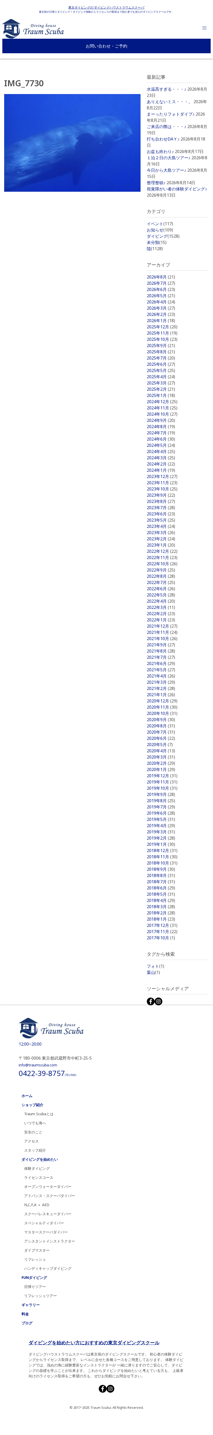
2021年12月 (162, 626)
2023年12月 (162, 476)
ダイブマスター (37, 1250)
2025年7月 (161, 358)
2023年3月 (161, 532)
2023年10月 (162, 489)
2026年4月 (161, 302)
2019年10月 (162, 788)
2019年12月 (162, 776)
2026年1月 (161, 320)
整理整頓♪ (156, 182)
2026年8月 (161, 277)
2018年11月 (162, 857)
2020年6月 (161, 738)
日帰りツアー (35, 1286)
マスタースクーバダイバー (46, 1232)
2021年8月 (161, 651)
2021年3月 (161, 682)
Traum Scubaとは (39, 1113)
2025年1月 (161, 395)
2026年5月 (161, 295)
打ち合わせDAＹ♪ (163, 139)
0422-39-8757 (47, 1073)
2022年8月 (161, 576)
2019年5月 (161, 819)
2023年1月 (161, 545)
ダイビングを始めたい (40, 1159)
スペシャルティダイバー (44, 1222)
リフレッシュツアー (40, 1295)
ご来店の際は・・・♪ (166, 126)
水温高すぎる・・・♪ (166, 89)
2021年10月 (162, 638)
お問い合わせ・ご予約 (106, 46)
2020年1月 (161, 769)
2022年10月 (162, 564)
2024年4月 (161, 451)
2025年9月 (161, 345)
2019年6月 (161, 813)
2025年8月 (161, 352)
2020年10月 (162, 713)
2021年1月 (161, 694)
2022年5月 (161, 595)
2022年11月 (162, 557)
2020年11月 (162, 707)
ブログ (27, 1322)
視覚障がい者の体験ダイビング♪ (177, 189)
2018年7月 (161, 882)
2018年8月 (161, 875)
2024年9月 (161, 420)
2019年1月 (161, 844)
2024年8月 (161, 426)
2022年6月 (161, 589)
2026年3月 (161, 308)
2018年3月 (161, 906)
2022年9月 (161, 570)
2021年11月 (162, 632)
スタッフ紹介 (35, 1150)
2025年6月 (161, 364)
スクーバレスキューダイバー (47, 1213)
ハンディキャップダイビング (47, 1268)
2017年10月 (161, 938)
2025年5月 (161, 370)
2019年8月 (161, 800)
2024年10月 (162, 414)
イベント (160, 224)
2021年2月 (161, 688)
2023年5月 (161, 520)
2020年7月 (161, 732)
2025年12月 (162, 327)
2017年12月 (162, 925)
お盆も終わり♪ (160, 151)
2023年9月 (161, 495)
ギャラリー (31, 1304)
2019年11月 (162, 782)
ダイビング (163, 236)
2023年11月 (162, 483)
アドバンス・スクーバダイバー (49, 1195)
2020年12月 (162, 701)
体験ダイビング (37, 1168)
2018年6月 (161, 888)
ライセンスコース (38, 1177)
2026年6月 (161, 289)
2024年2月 (161, 464)
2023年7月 (161, 507)
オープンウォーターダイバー (47, 1186)
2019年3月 (161, 832)
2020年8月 (161, 726)
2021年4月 (161, 676)
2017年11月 (162, 931)
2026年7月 (161, 283)
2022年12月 (162, 551)
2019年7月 (161, 807)
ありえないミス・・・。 (169, 101)
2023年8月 (161, 501)
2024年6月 (161, 439)
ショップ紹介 (32, 1104)
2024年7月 (161, 433)
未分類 (157, 242)
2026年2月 (161, 314)
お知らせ (160, 230)
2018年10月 (162, 863)
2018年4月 (161, 900)
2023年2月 (161, 539)
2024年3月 (161, 458)
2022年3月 (161, 607)
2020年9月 (161, 719)
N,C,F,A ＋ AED (36, 1204)
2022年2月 (161, 613)
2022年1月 (161, 620)
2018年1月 (161, 919)
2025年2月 (161, 389)
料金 (25, 1313)
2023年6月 (161, 514)
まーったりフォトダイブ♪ (171, 114)
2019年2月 (161, 838)
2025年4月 (161, 377)
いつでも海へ (35, 1122)
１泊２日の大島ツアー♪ (168, 158)
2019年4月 (161, 825)
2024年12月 (162, 401)
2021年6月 (161, 663)
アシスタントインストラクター (49, 1241)
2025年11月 (162, 333)
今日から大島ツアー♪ (166, 170)
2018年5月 (161, 894)
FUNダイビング (34, 1277)
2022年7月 (161, 582)
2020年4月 (161, 751)
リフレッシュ (35, 1259)
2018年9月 (161, 869)
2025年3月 (161, 383)
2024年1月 (161, 470)
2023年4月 (161, 526)
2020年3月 (161, 757)
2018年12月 (162, 850)
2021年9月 (161, 645)
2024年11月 (162, 408)
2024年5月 (161, 445)
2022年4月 (161, 601)
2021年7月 (161, 657)
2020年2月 (161, 763)
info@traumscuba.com (38, 1064)
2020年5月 (160, 744)
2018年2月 (161, 913)
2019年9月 (161, 794)
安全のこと (33, 1132)
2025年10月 (162, 339)
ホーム (27, 1095)
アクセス (31, 1141)
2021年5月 (161, 670)
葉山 (153, 972)
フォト (155, 966)
